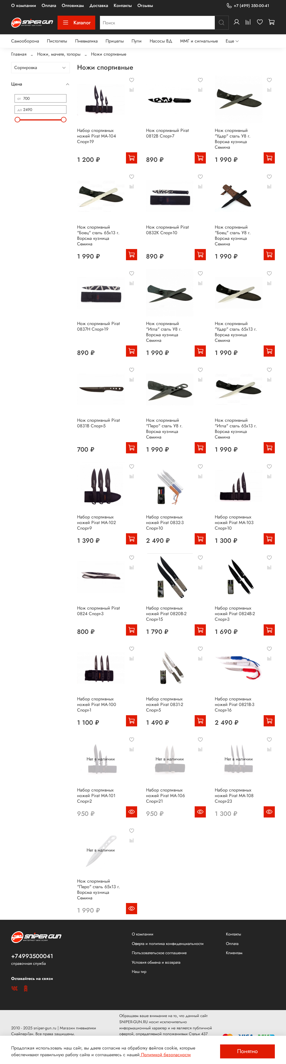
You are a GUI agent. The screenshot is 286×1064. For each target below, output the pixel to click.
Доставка (98, 5)
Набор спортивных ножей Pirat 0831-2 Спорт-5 (164, 704)
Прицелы (115, 41)
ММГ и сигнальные (199, 41)
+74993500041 (32, 956)
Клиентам (234, 953)
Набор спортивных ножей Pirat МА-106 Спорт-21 (165, 795)
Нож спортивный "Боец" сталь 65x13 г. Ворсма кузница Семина (98, 235)
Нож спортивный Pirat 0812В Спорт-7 (167, 133)
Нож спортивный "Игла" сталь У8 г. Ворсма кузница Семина (164, 331)
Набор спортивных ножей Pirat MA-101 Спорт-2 (96, 795)
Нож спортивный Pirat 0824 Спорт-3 (98, 611)
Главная (19, 54)
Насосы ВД (161, 41)
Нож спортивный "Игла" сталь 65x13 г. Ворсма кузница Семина (236, 428)
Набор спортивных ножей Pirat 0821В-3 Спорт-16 (234, 704)
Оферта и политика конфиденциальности (168, 943)
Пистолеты (57, 41)
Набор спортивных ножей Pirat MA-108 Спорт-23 (234, 795)
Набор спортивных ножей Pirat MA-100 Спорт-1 (96, 704)
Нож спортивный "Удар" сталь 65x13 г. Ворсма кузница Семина (236, 331)
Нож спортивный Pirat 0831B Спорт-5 (98, 423)
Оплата (49, 5)
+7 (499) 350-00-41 (251, 5)
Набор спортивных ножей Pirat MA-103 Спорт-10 (234, 522)
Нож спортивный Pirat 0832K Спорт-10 (167, 230)
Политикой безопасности (165, 1054)
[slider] (17, 119)
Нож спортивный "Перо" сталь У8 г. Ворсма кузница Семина (164, 428)
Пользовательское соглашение (159, 953)
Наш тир (139, 971)
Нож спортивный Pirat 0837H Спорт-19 (98, 326)
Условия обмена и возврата (156, 962)
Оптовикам (73, 5)
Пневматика (86, 41)
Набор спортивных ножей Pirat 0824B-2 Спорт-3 (235, 613)
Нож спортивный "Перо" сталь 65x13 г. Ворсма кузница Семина (98, 889)
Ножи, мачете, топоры (58, 54)
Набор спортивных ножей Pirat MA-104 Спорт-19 (96, 136)
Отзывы (145, 5)
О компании (23, 5)
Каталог (81, 22)
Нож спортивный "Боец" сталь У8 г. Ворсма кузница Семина (233, 235)
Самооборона (25, 41)
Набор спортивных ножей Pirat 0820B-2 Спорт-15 (166, 613)
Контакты (123, 5)
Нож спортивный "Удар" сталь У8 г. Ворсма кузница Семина (233, 138)
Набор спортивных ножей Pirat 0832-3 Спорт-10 (165, 522)
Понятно (247, 1051)
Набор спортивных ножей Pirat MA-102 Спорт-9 (96, 522)
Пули (137, 41)
